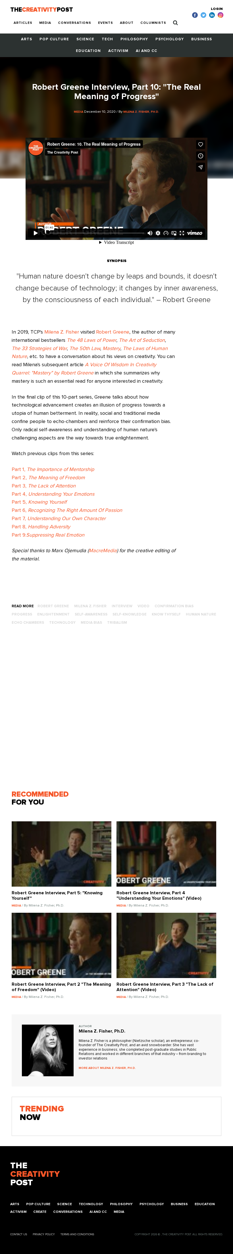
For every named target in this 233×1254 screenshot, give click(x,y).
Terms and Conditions (77, 1234)
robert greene (53, 606)
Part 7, (59, 518)
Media (45, 23)
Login (217, 9)
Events (105, 23)
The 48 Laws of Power (91, 340)
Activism (118, 51)
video (143, 606)
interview (122, 606)
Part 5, (39, 502)
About (127, 23)
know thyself (166, 614)
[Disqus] (116, 710)
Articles (23, 23)
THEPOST (35, 1174)
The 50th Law (84, 348)
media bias (91, 623)
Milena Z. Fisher (61, 332)
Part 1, (53, 469)
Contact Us (18, 1234)
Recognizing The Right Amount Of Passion (75, 510)
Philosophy (134, 39)
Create (39, 1212)
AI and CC (146, 51)
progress (22, 614)
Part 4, (20, 494)
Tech (107, 39)
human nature (201, 614)
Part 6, (20, 510)
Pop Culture (54, 39)
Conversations (74, 23)
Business (201, 39)
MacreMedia (103, 550)
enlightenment (53, 614)
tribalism (117, 623)
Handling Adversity (49, 526)
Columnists (153, 23)
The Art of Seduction (142, 340)
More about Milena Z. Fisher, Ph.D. (107, 1068)
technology (62, 623)
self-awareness (91, 614)
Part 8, (20, 526)
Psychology (169, 39)
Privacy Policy (44, 1234)
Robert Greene (112, 332)
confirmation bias (174, 606)
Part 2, (20, 477)
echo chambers (28, 623)
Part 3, (44, 486)
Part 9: (48, 535)
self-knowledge (130, 614)
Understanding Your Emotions (61, 494)
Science (85, 39)
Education (88, 51)
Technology (91, 1204)
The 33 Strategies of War (39, 348)
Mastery (111, 348)
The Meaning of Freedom (56, 477)
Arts (26, 39)
